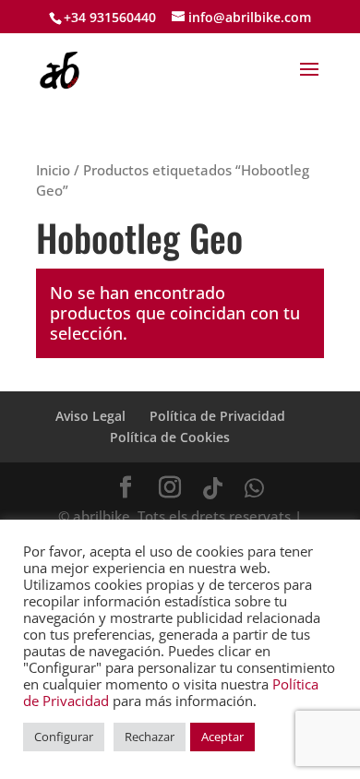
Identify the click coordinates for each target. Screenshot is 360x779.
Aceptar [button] (222, 736)
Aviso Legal (90, 416)
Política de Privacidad (217, 416)
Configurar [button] (63, 736)
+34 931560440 (110, 17)
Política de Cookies (170, 437)
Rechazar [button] (149, 736)
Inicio (53, 170)
